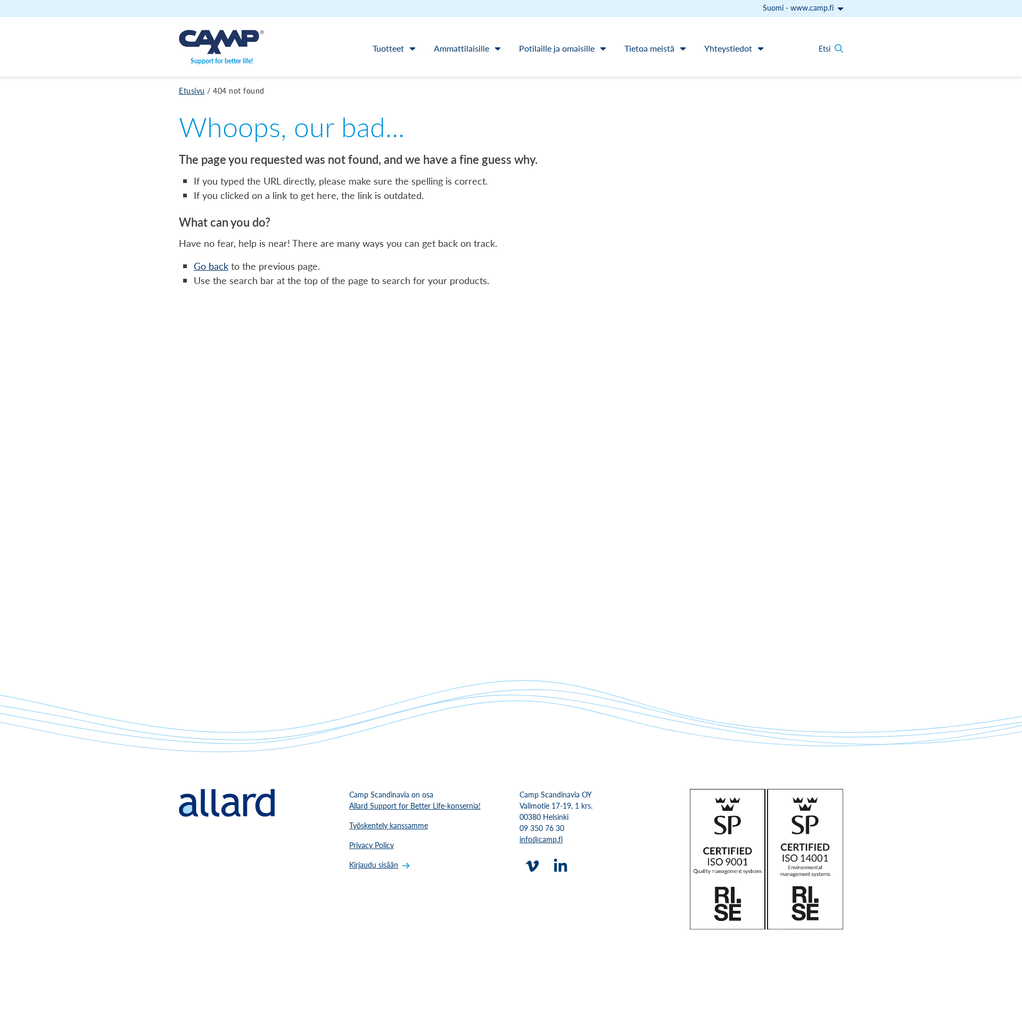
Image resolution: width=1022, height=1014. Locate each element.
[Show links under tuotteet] (412, 48)
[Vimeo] (532, 866)
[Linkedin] (560, 866)
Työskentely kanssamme (388, 825)
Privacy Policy (371, 845)
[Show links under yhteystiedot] (761, 48)
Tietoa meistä (649, 48)
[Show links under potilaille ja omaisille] (603, 48)
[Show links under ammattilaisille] (498, 48)
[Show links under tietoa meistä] (683, 48)
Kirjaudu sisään (373, 864)
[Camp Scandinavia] (221, 42)
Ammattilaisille (461, 48)
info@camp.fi (541, 839)
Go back (211, 265)
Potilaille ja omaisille (557, 48)
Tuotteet (388, 48)
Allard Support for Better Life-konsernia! (415, 805)
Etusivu (192, 90)
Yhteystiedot (728, 48)
